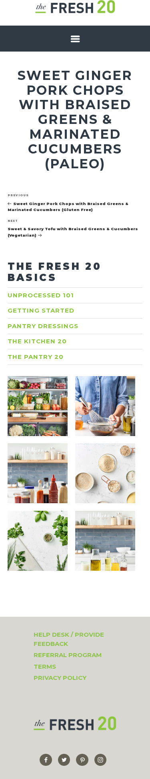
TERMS (45, 666)
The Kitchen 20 (37, 341)
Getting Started (41, 310)
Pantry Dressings (43, 326)
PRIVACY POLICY (60, 677)
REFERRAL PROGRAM (68, 655)
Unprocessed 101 (41, 295)
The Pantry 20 (36, 357)
